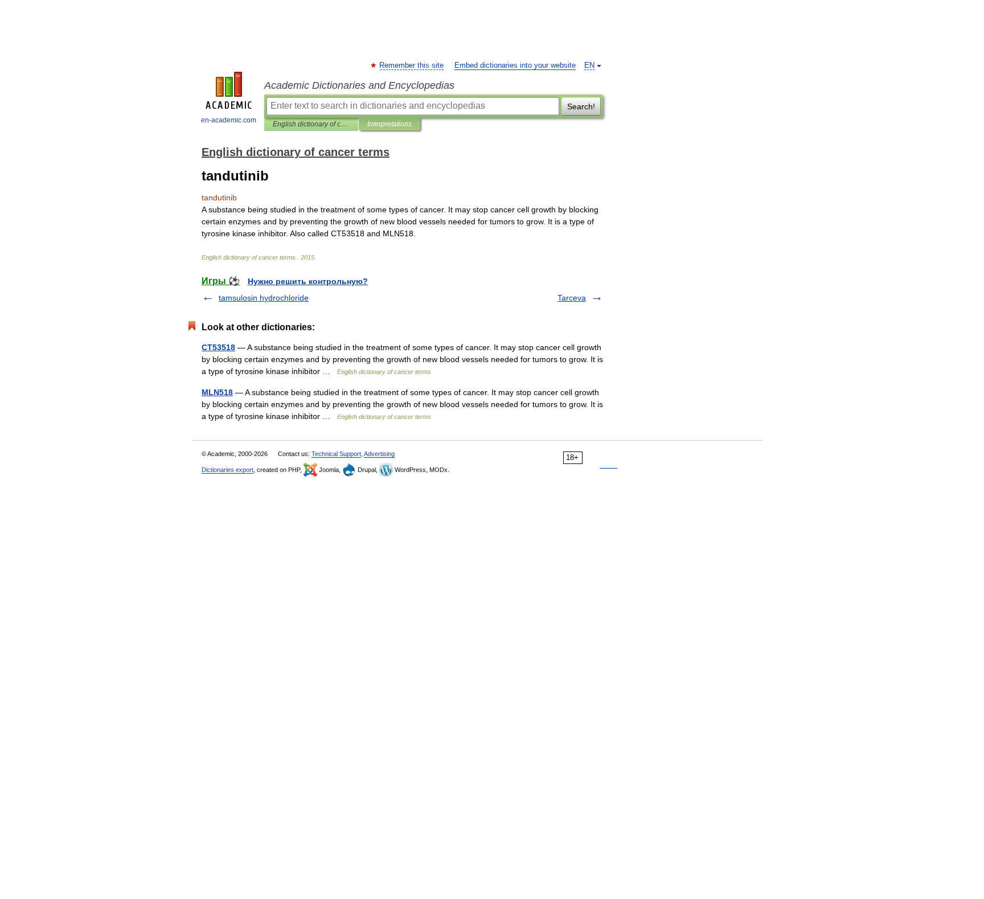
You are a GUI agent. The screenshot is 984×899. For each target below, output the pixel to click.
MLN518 (217, 392)
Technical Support (336, 453)
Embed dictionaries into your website (515, 65)
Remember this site (412, 65)
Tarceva (571, 297)
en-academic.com (228, 120)
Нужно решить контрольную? (308, 281)
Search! (581, 106)
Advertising (379, 453)
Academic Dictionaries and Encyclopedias (359, 85)
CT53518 (218, 347)
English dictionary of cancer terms (311, 124)
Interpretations (389, 124)
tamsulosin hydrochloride (264, 297)
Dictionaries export (227, 469)
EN (589, 65)
